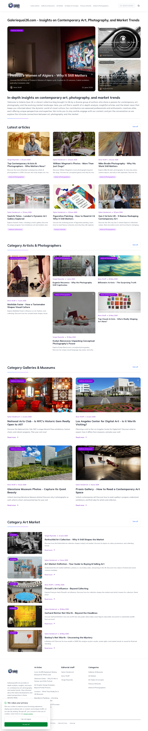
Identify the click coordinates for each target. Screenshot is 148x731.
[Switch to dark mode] (139, 6)
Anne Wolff (102, 160)
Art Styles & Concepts (71, 6)
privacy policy (28, 714)
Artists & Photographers (100, 6)
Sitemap (72, 723)
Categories (93, 667)
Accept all (26, 724)
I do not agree (26, 719)
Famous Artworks (85, 6)
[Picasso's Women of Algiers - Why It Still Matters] (51, 58)
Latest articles (34, 6)
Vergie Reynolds (13, 160)
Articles (38, 667)
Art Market (59, 6)
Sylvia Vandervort (59, 160)
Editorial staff (67, 667)
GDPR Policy (51, 723)
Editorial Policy (62, 723)
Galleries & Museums (48, 6)
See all (135, 126)
